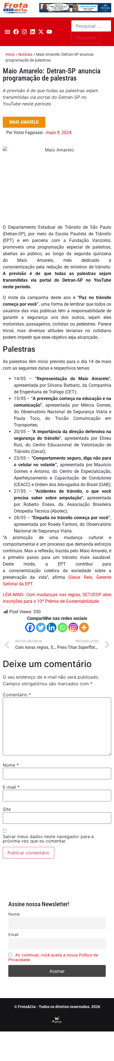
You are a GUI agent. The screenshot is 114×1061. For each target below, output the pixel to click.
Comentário (17, 694)
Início (10, 54)
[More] (84, 627)
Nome (11, 765)
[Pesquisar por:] (91, 26)
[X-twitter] (41, 32)
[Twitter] (41, 627)
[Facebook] (16, 32)
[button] (7, 31)
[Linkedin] (32, 32)
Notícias (25, 54)
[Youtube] (49, 32)
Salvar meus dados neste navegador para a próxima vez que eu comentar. (48, 838)
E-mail (11, 787)
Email (13, 934)
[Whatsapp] (62, 627)
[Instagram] (24, 32)
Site (7, 809)
